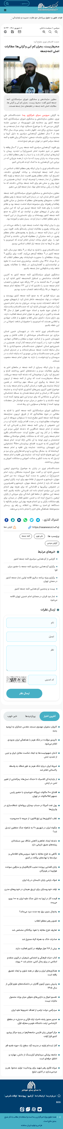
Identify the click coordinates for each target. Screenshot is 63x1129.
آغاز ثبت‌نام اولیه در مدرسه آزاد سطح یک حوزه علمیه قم (31, 1045)
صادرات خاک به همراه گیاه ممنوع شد (39, 939)
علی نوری (39, 536)
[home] (31, 1086)
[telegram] (37, 520)
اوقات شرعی (11, 1095)
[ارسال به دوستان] (19, 32)
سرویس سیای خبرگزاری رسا (35, 115)
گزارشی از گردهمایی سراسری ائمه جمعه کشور (34, 559)
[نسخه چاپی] (5, 32)
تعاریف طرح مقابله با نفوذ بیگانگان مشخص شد (34, 930)
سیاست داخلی (45, 28)
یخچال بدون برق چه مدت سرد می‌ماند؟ (38, 911)
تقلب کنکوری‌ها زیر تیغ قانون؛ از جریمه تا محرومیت (33, 818)
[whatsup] (25, 520)
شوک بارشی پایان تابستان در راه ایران (39, 880)
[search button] (7, 3)
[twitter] (31, 520)
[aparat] (34, 1109)
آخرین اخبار (50, 716)
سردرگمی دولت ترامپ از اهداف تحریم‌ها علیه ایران (34, 1010)
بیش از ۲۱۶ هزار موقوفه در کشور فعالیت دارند (36, 948)
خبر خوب (12, 716)
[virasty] (28, 1109)
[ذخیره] (12, 32)
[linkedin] (18, 520)
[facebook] (6, 520)
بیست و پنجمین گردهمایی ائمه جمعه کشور (35, 589)
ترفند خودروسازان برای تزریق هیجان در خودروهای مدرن (30, 889)
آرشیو (30, 1095)
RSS (58, 1102)
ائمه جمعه (26, 536)
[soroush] (12, 520)
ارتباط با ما (39, 1095)
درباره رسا (51, 1095)
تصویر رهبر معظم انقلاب (46, 921)
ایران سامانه (26, 1125)
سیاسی (56, 28)
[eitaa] (22, 1109)
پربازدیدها (30, 716)
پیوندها (22, 1095)
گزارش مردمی (52, 543)
